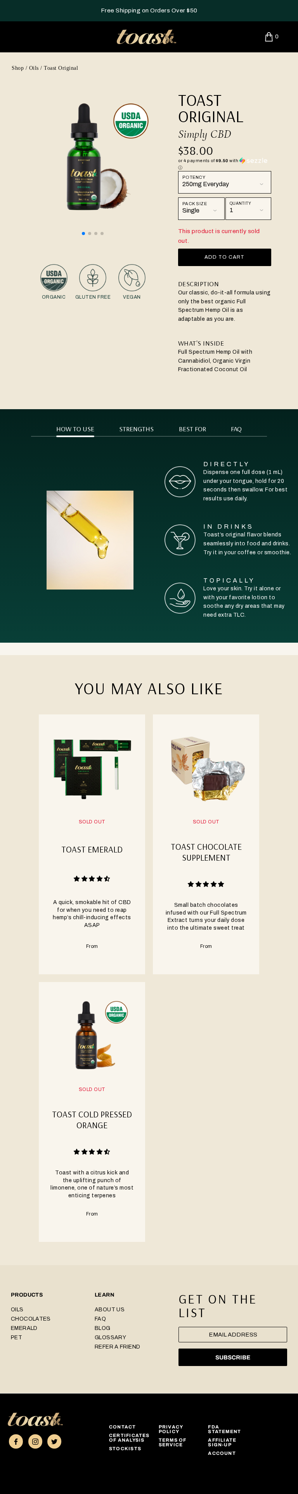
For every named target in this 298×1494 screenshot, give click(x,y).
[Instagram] (35, 1441)
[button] (83, 233)
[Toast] (35, 1419)
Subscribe (232, 1357)
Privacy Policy (171, 1429)
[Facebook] (16, 1441)
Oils (34, 68)
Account (222, 1453)
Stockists (125, 1448)
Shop (18, 68)
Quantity (240, 204)
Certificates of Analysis (129, 1438)
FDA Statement (224, 1429)
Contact (122, 1427)
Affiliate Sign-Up (222, 1442)
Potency (194, 177)
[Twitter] (54, 1441)
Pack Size (194, 204)
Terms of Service (173, 1442)
